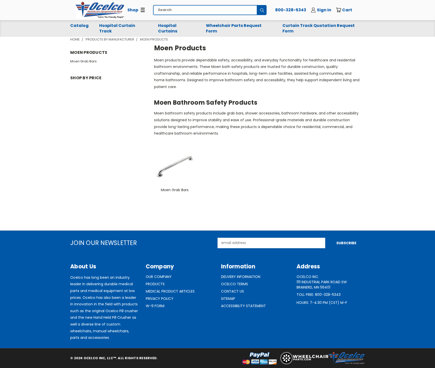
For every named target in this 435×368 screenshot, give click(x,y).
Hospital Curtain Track (117, 28)
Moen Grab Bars (83, 61)
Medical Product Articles (170, 291)
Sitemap (228, 298)
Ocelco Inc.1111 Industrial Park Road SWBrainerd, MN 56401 (322, 282)
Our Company (159, 276)
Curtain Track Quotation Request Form (318, 28)
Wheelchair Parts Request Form (234, 28)
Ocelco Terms (234, 284)
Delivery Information (240, 276)
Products (155, 284)
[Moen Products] (100, 10)
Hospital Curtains (167, 28)
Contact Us (232, 291)
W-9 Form (155, 305)
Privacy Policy (159, 298)
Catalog (79, 25)
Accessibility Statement (243, 305)
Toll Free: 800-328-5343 (319, 294)
